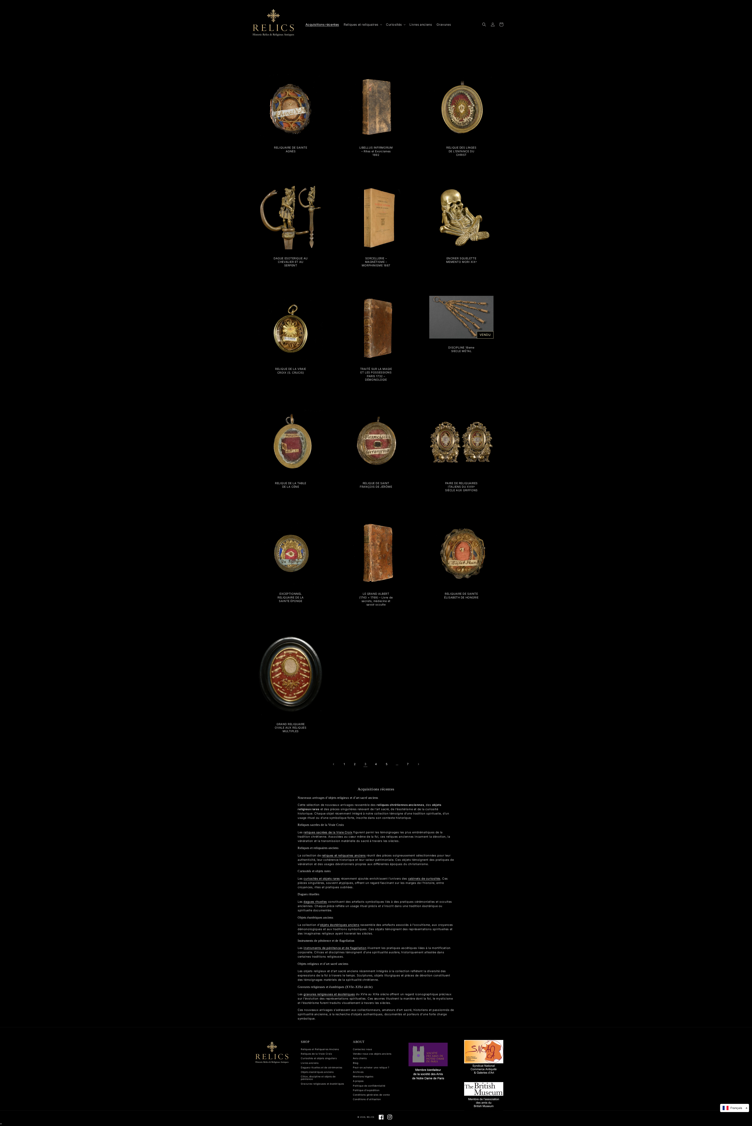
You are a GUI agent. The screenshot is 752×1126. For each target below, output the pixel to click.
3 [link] (365, 764)
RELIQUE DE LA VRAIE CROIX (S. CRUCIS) (290, 370)
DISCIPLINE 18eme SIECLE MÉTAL (461, 349)
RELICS (370, 1117)
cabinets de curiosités (424, 878)
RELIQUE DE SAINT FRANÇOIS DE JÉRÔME (376, 484)
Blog (355, 1063)
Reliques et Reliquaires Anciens (320, 1049)
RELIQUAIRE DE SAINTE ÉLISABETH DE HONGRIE (461, 595)
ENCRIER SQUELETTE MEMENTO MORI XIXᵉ (461, 260)
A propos (358, 1081)
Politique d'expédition (366, 1090)
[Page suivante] (418, 764)
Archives (358, 1072)
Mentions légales (363, 1076)
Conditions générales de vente (371, 1094)
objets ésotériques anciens (340, 924)
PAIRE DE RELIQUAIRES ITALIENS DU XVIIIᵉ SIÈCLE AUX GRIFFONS (461, 486)
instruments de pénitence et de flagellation (335, 948)
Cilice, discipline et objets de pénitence (318, 1078)
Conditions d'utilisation (367, 1099)
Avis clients (360, 1058)
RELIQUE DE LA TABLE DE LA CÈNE (290, 484)
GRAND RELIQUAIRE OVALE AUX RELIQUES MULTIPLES (290, 727)
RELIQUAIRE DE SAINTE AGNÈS (290, 149)
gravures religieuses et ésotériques (329, 994)
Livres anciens (309, 1063)
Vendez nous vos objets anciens (372, 1053)
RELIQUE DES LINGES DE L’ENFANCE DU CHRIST (461, 151)
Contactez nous (362, 1049)
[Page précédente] (333, 764)
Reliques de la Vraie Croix (316, 1053)
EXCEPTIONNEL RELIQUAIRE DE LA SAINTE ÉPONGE (290, 597)
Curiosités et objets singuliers (319, 1058)
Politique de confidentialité (369, 1085)
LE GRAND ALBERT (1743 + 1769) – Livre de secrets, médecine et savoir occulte (376, 599)
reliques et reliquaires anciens (344, 855)
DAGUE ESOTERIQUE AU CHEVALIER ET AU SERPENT (291, 262)
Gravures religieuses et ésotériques (322, 1083)
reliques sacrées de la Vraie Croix (328, 832)
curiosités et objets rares (322, 878)
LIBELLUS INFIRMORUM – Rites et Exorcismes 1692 (376, 151)
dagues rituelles (315, 901)
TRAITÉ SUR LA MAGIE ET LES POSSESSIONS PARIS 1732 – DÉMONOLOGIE (376, 374)
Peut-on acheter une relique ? (371, 1067)
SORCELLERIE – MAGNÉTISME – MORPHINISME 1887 (376, 262)
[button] (362, 24)
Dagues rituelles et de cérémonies (321, 1067)
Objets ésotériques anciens (317, 1072)
